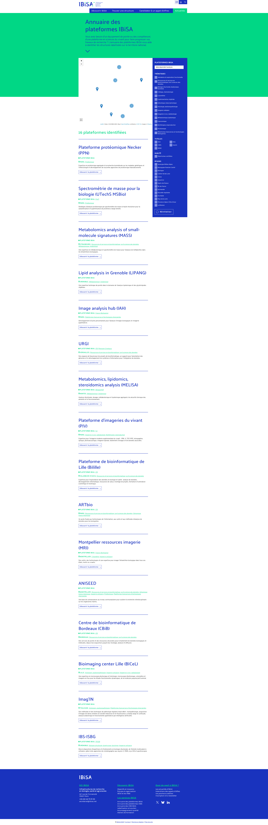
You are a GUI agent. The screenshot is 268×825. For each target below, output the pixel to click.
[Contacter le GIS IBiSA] (176, 3)
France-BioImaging (101, 313)
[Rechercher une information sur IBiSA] (185, 3)
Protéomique (89, 162)
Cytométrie (95, 557)
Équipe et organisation (126, 791)
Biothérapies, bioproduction (115, 435)
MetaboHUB (99, 390)
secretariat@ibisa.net (88, 801)
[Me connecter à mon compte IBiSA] (180, 3)
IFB (96, 349)
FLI (96, 431)
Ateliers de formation (125, 813)
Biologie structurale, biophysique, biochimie (103, 746)
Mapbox (150, 124)
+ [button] (81, 60)
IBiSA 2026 (120, 822)
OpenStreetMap (125, 124)
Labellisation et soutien (126, 808)
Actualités (180, 10)
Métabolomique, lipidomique (88, 246)
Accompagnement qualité (127, 810)
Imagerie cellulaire (106, 557)
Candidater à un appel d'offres (154, 10)
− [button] (81, 64)
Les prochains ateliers (164, 793)
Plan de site (149, 822)
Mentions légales (138, 822)
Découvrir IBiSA (99, 10)
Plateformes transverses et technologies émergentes (103, 317)
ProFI (97, 199)
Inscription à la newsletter (166, 796)
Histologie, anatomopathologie (95, 673)
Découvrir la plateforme (89, 172)
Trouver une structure (123, 10)
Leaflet (102, 124)
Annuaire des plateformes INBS (129, 804)
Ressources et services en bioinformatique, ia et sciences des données (115, 244)
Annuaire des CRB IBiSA (126, 806)
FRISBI (97, 742)
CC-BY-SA (139, 124)
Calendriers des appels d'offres (168, 791)
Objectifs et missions (125, 789)
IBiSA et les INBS (123, 793)
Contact (128, 822)
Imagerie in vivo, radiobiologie (95, 435)
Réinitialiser (166, 212)
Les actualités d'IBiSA (164, 789)
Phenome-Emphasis (105, 349)
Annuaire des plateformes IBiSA (130, 802)
